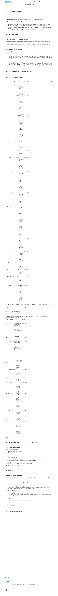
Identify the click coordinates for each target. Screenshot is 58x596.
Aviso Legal (8, 580)
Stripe (15, 238)
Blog (7, 556)
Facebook (10, 401)
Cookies (7, 581)
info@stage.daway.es (41, 19)
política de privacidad (25, 460)
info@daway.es (7, 584)
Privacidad (7, 582)
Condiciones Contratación (10, 579)
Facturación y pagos (10, 548)
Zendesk (16, 212)
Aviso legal (8, 531)
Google (11, 323)
